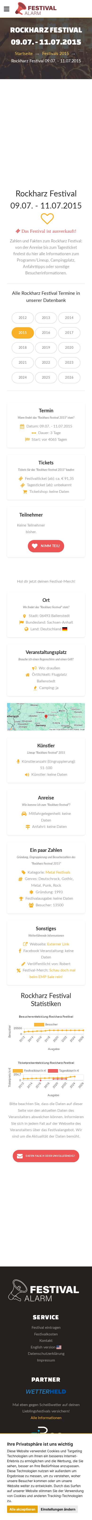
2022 (46, 362)
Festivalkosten (46, 1334)
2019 (46, 347)
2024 (23, 377)
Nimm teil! (50, 546)
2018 (23, 347)
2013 (46, 318)
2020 (69, 347)
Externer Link (58, 944)
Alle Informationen (46, 1418)
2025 (46, 377)
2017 (69, 333)
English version (43, 1347)
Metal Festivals (58, 872)
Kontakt (46, 1341)
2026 (69, 377)
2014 (69, 318)
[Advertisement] (46, 128)
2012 (23, 318)
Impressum (46, 1360)
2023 (69, 362)
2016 (46, 333)
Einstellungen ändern (58, 1509)
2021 (23, 362)
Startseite (24, 54)
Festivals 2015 (55, 54)
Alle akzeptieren (22, 1509)
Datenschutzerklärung (46, 1354)
